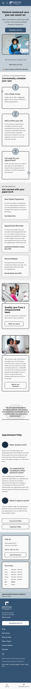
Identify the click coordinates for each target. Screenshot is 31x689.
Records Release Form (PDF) (13, 273)
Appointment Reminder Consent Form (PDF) (15, 248)
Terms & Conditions (15, 664)
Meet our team (14, 324)
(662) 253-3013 (17, 64)
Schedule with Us (15, 30)
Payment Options (7, 645)
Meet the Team (6, 637)
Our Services (6, 633)
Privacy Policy (5, 664)
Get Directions (15, 555)
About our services (15, 385)
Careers (23, 664)
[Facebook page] (3, 654)
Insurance (5, 649)
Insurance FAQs (16, 521)
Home (4, 629)
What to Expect (6, 641)
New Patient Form (10, 216)
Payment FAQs (15, 527)
